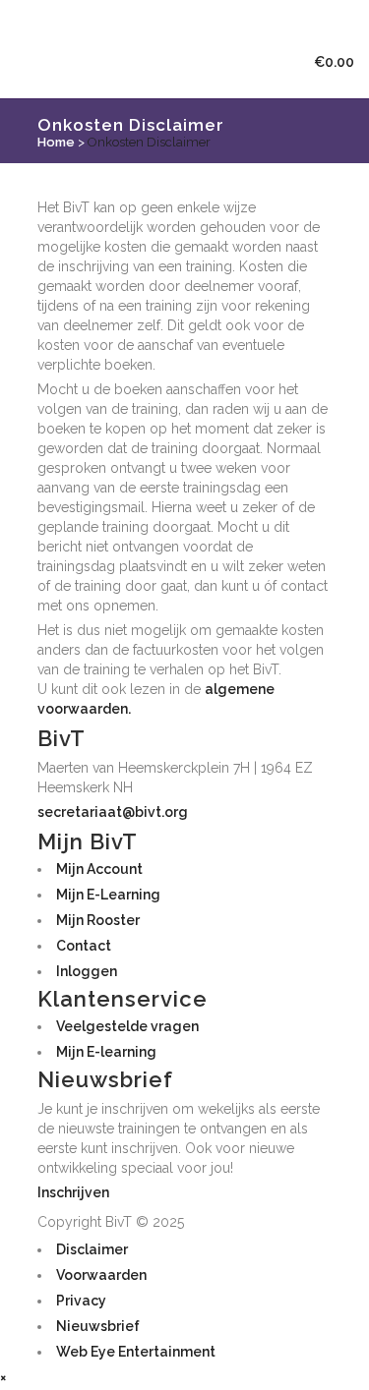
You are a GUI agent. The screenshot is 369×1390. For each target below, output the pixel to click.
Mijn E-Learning (108, 894)
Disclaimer (92, 1249)
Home (56, 142)
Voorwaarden (101, 1275)
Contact (83, 946)
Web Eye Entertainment (135, 1352)
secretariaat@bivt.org (112, 812)
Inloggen (86, 971)
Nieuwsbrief (98, 1326)
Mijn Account (99, 869)
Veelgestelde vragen (127, 1026)
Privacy (81, 1300)
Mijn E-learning (106, 1052)
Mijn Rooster (98, 920)
